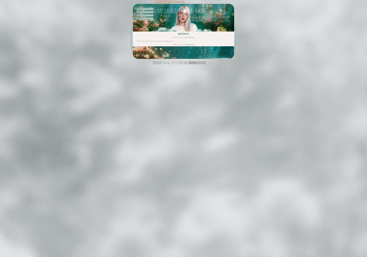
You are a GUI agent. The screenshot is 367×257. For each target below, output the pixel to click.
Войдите (212, 11)
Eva (169, 21)
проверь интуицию (144, 15)
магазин (207, 20)
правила (194, 17)
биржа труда (213, 17)
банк (226, 17)
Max (172, 21)
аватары (201, 20)
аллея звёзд (145, 9)
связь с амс (221, 17)
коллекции (195, 20)
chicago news (145, 18)
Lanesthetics (220, 20)
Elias (165, 22)
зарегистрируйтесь (215, 12)
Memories (213, 20)
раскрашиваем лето (145, 12)
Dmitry (165, 21)
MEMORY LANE (178, 37)
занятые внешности (203, 17)
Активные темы (183, 33)
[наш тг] (210, 6)
